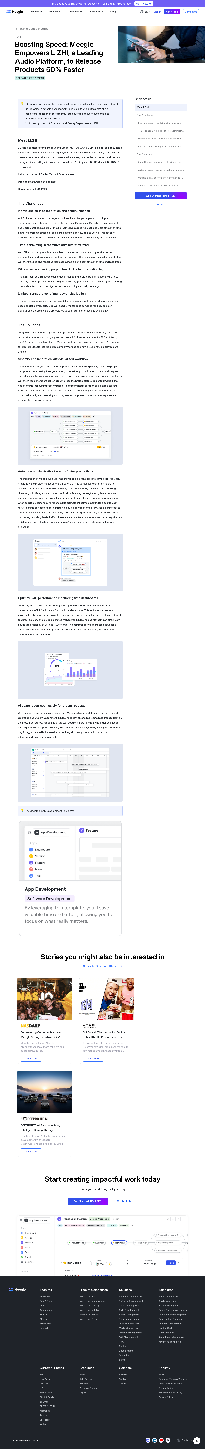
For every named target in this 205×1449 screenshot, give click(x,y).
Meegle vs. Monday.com (92, 1301)
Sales (122, 1359)
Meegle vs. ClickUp (89, 1305)
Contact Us (191, 11)
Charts (43, 1319)
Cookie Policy (166, 1397)
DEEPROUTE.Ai (47, 1406)
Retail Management (129, 1319)
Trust (161, 1374)
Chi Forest (45, 1419)
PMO (121, 1341)
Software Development (131, 1301)
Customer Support (88, 1388)
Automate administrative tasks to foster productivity (161, 170)
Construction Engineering (172, 1319)
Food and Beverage (129, 1323)
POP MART (45, 1383)
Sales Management (129, 1314)
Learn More (31, 1058)
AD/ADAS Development (130, 1296)
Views (43, 1305)
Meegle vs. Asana (88, 1314)
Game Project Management (173, 1314)
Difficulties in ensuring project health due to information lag (161, 138)
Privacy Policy (166, 1388)
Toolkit (43, 1314)
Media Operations (128, 1328)
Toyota (43, 1415)
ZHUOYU (44, 1401)
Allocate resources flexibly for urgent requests (161, 185)
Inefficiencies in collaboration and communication (161, 123)
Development (126, 1350)
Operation (124, 1355)
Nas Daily (45, 1379)
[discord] (148, 1440)
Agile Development (129, 1310)
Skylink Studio (47, 1397)
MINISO (44, 1374)
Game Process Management (173, 1310)
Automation (46, 1310)
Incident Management (130, 1332)
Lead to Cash (166, 1328)
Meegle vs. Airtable (89, 1310)
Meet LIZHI (143, 107)
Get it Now (142, 3)
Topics (82, 1392)
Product (123, 1346)
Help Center (85, 1379)
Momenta (45, 1410)
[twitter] (167, 1440)
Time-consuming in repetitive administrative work (161, 131)
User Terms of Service (170, 1383)
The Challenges (146, 115)
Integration (45, 1328)
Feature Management (170, 1305)
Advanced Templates (170, 1341)
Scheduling (46, 1323)
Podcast (83, 1383)
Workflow (45, 1296)
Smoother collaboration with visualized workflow (161, 162)
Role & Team (46, 1301)
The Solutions (144, 154)
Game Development (129, 1305)
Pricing (112, 11)
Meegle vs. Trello (88, 1319)
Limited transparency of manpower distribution (161, 146)
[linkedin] (154, 1440)
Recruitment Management (172, 1337)
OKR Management (128, 1337)
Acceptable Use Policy (170, 1392)
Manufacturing (166, 1332)
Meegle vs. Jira (87, 1296)
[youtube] (161, 1440)
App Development (168, 1301)
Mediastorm (46, 1392)
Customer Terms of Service (173, 1379)
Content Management (170, 1323)
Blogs (82, 1374)
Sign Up (123, 1374)
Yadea (43, 1424)
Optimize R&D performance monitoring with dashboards (161, 177)
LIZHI (42, 1388)
